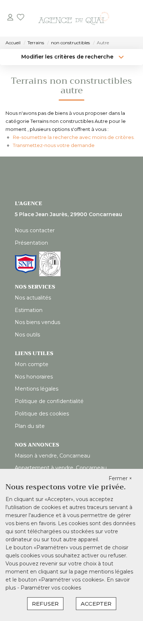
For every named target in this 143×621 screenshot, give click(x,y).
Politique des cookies (42, 413)
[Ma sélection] (20, 18)
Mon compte (31, 364)
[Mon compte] (10, 18)
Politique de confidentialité (49, 401)
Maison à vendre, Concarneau (52, 455)
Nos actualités (33, 297)
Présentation (31, 243)
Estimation (29, 310)
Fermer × (120, 478)
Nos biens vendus (37, 322)
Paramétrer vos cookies (51, 587)
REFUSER (45, 603)
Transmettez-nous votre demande (54, 145)
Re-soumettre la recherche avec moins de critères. (74, 137)
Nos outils (27, 334)
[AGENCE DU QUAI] (73, 18)
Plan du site (30, 426)
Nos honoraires (34, 376)
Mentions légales (36, 388)
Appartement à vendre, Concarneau (61, 467)
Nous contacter (35, 230)
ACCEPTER (96, 603)
